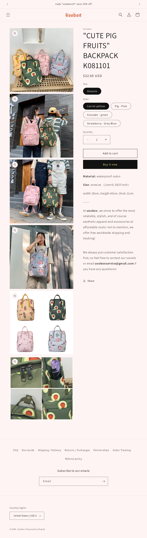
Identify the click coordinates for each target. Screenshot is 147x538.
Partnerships (101, 450)
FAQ (15, 450)
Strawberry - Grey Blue (102, 123)
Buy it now (110, 164)
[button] (8, 15)
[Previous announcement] (7, 4)
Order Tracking (122, 450)
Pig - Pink (121, 106)
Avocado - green (97, 115)
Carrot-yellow (96, 106)
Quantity (88, 132)
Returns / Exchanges (77, 450)
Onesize (92, 91)
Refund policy (73, 458)
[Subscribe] (103, 481)
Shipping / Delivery (49, 450)
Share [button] (91, 281)
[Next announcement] (139, 4)
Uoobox (21, 529)
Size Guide (28, 450)
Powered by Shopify (35, 529)
